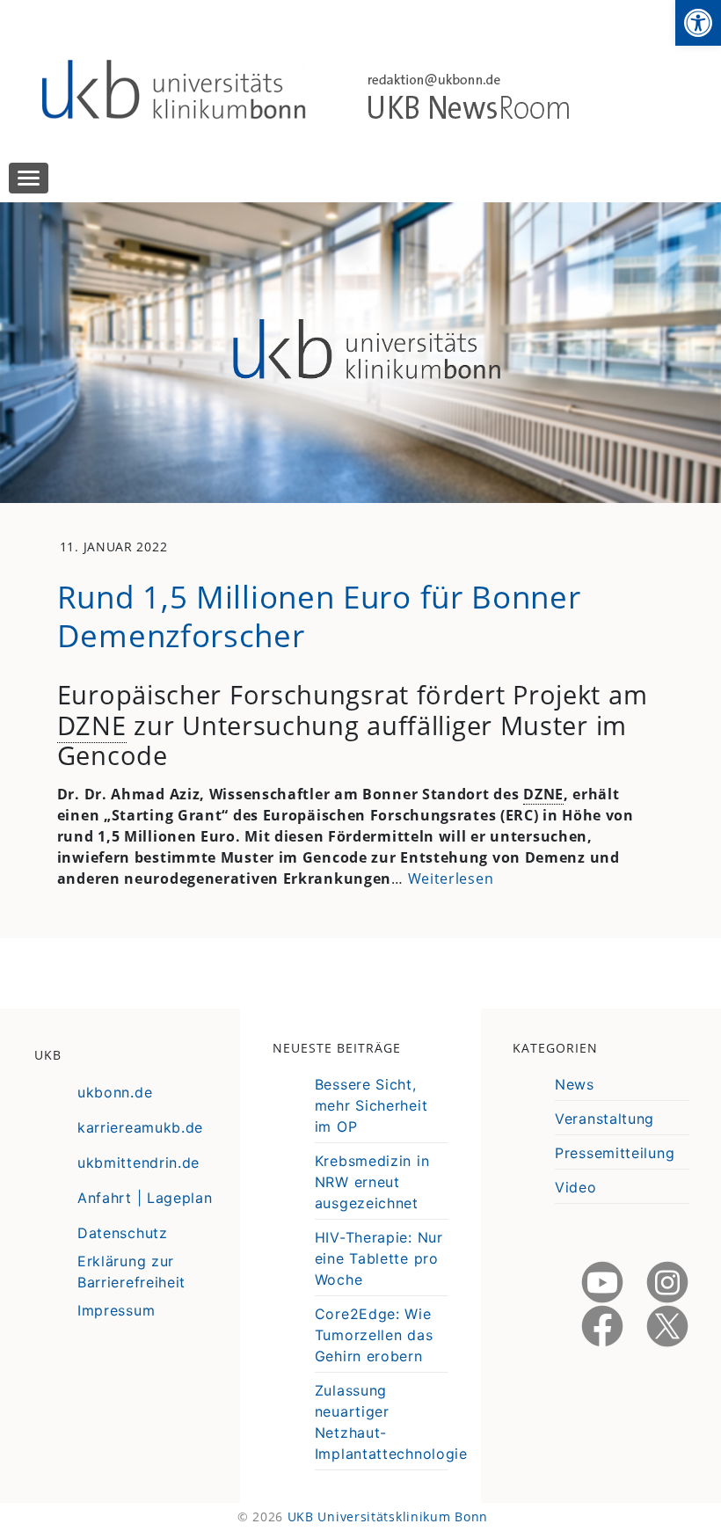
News (574, 1084)
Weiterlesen (451, 878)
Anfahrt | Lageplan (145, 1198)
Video (576, 1187)
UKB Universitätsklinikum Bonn (388, 1516)
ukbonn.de (114, 1092)
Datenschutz (122, 1233)
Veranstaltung (604, 1118)
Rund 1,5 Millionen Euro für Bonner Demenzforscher (319, 615)
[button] (698, 23)
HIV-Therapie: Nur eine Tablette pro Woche (379, 1258)
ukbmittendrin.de (138, 1162)
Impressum (116, 1310)
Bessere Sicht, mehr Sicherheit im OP (371, 1105)
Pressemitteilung (614, 1153)
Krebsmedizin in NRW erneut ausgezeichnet (372, 1182)
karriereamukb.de (140, 1127)
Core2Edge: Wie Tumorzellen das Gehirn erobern (374, 1335)
